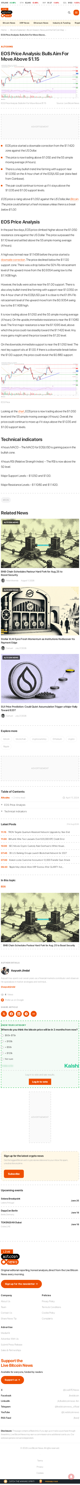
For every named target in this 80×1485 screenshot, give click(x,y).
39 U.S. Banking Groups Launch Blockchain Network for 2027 (38, 853)
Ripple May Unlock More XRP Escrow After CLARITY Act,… (36, 866)
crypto (71, 739)
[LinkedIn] (19, 1014)
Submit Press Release (11, 1344)
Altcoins (5, 797)
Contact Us (6, 1312)
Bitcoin (74, 199)
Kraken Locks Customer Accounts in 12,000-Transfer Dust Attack (39, 860)
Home (4, 30)
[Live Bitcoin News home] (7, 12)
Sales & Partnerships (11, 1350)
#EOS (6, 499)
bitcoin (6, 739)
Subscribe (14, 1173)
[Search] (69, 12)
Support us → (12, 1379)
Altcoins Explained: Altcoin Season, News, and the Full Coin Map (37, 30)
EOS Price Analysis (14, 804)
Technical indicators (15, 811)
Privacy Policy (48, 1301)
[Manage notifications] (71, 1477)
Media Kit (5, 1333)
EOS (3, 886)
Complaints (47, 1318)
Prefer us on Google (13, 999)
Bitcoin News (9, 23)
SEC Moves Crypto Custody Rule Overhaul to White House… (37, 846)
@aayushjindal (8, 987)
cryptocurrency (39, 739)
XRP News (24, 23)
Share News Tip (9, 1318)
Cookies (40, 1473)
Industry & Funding (62, 23)
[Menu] (76, 12)
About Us (5, 1301)
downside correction (13, 260)
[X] (4, 1014)
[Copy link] (34, 1014)
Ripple (6, 746)
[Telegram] (26, 1014)
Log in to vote (40, 1081)
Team (3, 1307)
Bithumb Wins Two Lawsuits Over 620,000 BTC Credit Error (37, 839)
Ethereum (57, 739)
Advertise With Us (10, 1338)
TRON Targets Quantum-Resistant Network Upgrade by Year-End (39, 832)
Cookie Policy (48, 1312)
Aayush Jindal (20, 970)
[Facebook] (11, 1014)
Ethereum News (41, 23)
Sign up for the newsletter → (21, 1283)
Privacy (40, 1467)
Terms (40, 1460)
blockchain (21, 739)
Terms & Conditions (51, 1307)
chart (21, 411)
